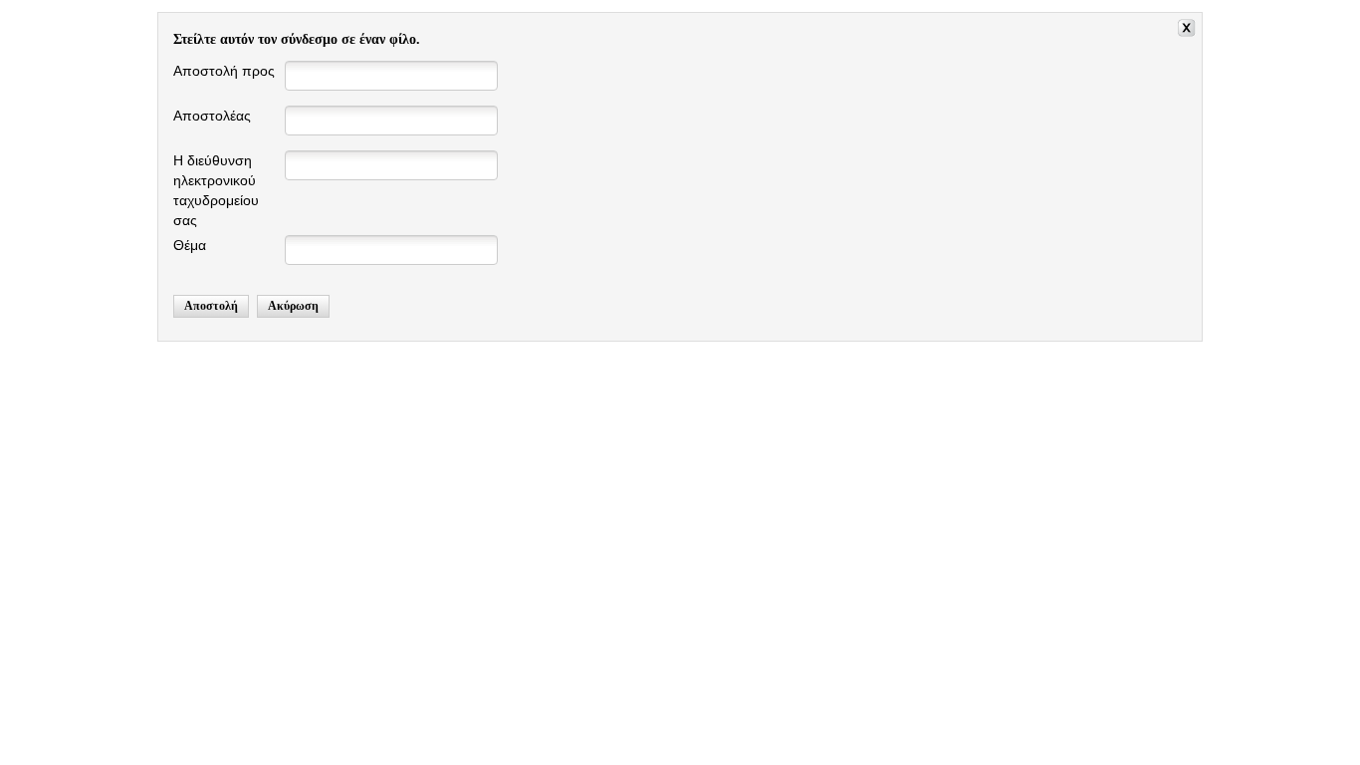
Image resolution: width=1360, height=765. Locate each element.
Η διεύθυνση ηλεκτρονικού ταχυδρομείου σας (216, 190)
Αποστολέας (212, 116)
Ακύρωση (293, 306)
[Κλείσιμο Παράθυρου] (1189, 30)
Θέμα (189, 245)
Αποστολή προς (224, 71)
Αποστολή (211, 306)
